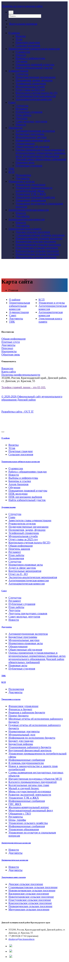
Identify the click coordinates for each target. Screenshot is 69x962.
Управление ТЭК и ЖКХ (31, 194)
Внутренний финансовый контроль (29, 750)
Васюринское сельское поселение (36, 241)
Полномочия (23, 175)
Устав (19, 39)
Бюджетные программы (30, 134)
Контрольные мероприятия (24, 570)
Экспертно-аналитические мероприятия (32, 577)
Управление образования (31, 200)
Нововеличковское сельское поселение (39, 238)
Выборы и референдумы (30, 58)
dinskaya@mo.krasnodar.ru (21, 939)
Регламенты (15, 816)
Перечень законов (19, 548)
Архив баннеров (18, 484)
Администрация (18, 70)
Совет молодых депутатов (31, 121)
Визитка (21, 36)
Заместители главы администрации (29, 520)
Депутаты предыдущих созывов (27, 613)
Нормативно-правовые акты (33, 140)
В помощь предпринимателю (26, 763)
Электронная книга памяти (24, 228)
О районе (14, 32)
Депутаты (21, 118)
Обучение (21, 61)
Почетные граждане (28, 42)
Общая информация (13, 338)
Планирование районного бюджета (29, 747)
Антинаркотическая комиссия (34, 99)
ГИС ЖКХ (14, 804)
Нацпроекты (9, 351)
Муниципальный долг (22, 734)
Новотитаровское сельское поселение (38, 244)
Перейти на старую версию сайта (22, 6)
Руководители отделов (22, 523)
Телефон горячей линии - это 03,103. (23, 387)
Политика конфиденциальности (20, 374)
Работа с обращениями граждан (27, 471)
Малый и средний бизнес (23, 788)
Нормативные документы (24, 731)
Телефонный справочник (31, 83)
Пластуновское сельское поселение (37, 247)
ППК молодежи (18, 493)
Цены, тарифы (17, 819)
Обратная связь (10, 354)
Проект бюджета (18, 715)
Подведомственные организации (36, 77)
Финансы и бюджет (20, 709)
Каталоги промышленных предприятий (32, 781)
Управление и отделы (21, 181)
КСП (11, 171)
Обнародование (25, 143)
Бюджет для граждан (20, 740)
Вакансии (7, 368)
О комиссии (23, 51)
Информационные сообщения (26, 759)
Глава (11, 517)
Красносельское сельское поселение (37, 250)
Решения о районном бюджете (26, 712)
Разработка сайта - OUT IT (17, 411)
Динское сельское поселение (33, 231)
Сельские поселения (28, 45)
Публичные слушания (29, 111)
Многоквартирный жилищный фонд (30, 810)
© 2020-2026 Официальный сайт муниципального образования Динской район (31, 398)
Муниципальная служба (30, 86)
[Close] (2, 431)
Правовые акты (25, 162)
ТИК (11, 168)
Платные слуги (10, 341)
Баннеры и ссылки (19, 481)
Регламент (22, 108)
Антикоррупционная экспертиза (35, 130)
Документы (15, 127)
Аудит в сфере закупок (22, 567)
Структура (22, 74)
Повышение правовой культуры (35, 64)
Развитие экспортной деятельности (29, 794)
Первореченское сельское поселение (37, 254)
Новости (21, 55)
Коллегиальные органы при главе (28, 785)
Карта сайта (8, 371)
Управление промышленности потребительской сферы (34, 189)
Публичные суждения (29, 165)
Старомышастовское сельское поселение (40, 235)
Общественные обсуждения (32, 146)
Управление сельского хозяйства (35, 197)
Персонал (7, 348)
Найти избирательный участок (34, 67)
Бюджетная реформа (20, 744)
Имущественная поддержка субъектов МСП (35, 778)
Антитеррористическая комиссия (36, 96)
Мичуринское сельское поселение (36, 257)
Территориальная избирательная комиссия (34, 48)
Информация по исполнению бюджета (31, 737)
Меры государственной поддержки (29, 791)
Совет (12, 102)
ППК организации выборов (25, 496)
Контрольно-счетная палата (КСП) (36, 92)
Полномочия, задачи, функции (34, 80)
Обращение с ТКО (19, 813)
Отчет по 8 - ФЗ (18, 574)
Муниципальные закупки (31, 137)
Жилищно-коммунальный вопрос (28, 807)
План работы (23, 115)
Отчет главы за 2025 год (30, 89)
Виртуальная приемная (23, 23)
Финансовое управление (30, 184)
